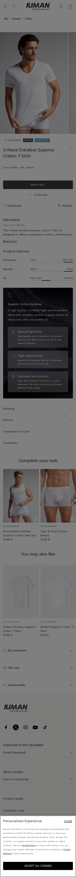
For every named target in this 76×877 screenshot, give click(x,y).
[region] (38, 846)
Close (68, 821)
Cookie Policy (29, 845)
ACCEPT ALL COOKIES (38, 865)
